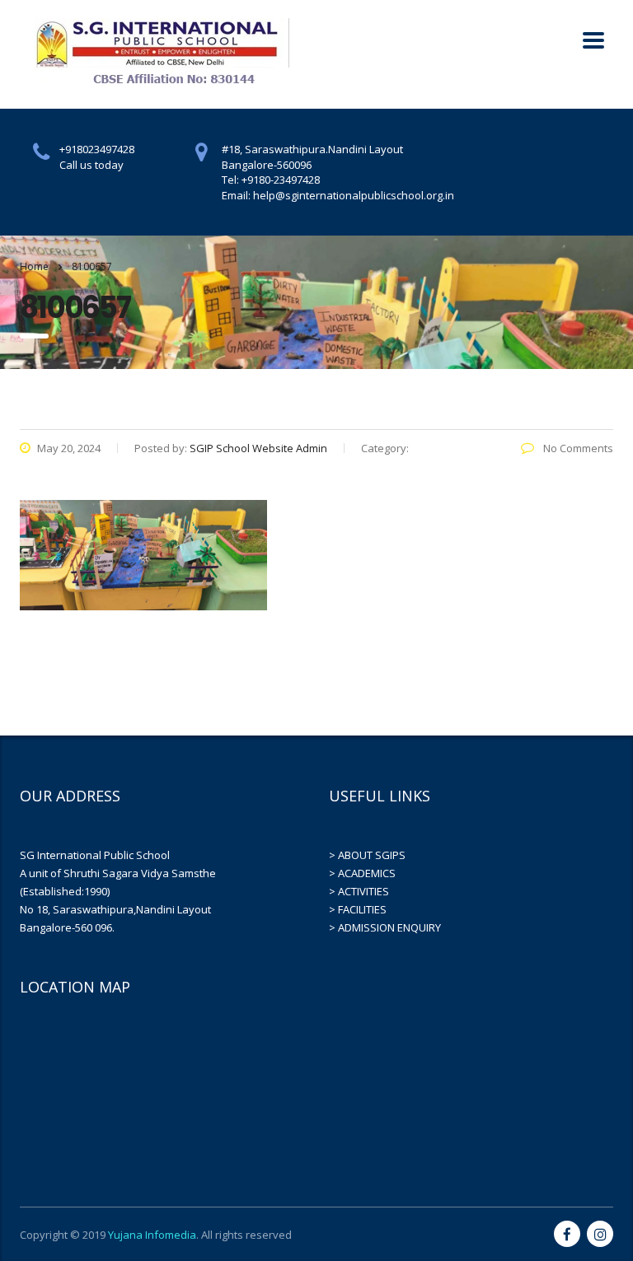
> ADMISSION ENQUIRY (385, 927)
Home (34, 266)
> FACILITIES (358, 909)
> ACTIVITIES (359, 891)
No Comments (577, 448)
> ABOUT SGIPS (367, 855)
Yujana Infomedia (152, 1234)
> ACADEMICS (362, 873)
